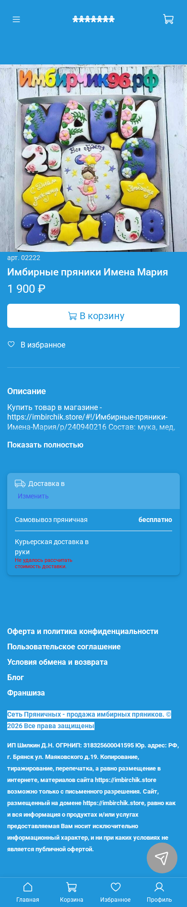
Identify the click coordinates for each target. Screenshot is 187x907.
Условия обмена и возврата (57, 662)
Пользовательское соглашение (64, 646)
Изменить (33, 496)
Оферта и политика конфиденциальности (82, 631)
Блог (15, 677)
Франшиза (26, 692)
